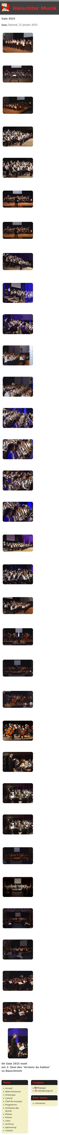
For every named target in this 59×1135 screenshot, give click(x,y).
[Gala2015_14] (18, 463)
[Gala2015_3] (18, 119)
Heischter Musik (35, 8)
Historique (10, 1095)
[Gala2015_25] (18, 807)
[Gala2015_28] (18, 901)
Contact (9, 1130)
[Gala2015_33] (18, 1057)
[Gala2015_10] (18, 338)
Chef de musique (13, 1101)
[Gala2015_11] (18, 369)
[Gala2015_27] (18, 870)
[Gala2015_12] (18, 401)
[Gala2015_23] (18, 744)
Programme (11, 1105)
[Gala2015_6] (18, 213)
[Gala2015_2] (18, 88)
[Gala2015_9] (18, 307)
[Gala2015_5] (18, 182)
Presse (8, 1117)
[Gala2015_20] (18, 651)
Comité (8, 1098)
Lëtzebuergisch (45, 1091)
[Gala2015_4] (18, 150)
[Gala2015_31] (18, 995)
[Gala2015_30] (18, 963)
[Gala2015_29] (18, 932)
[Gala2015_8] (18, 275)
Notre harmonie (13, 1091)
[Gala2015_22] (18, 713)
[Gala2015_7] (18, 244)
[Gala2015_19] (18, 619)
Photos (8, 1114)
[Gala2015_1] (18, 57)
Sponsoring (10, 1127)
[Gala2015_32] (18, 1026)
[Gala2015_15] (18, 494)
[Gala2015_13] (18, 432)
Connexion (40, 1103)
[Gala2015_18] (18, 588)
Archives (9, 1124)
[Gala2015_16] (18, 526)
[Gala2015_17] (18, 557)
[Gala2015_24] (18, 776)
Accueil (8, 1088)
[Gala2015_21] (18, 682)
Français (41, 1088)
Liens (7, 1121)
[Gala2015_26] (18, 838)
